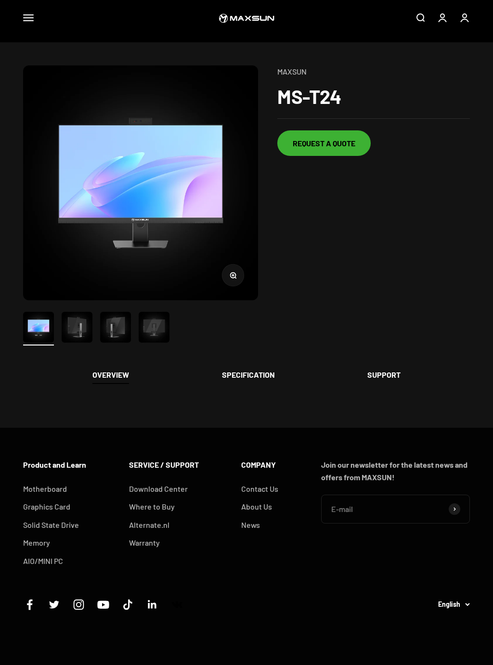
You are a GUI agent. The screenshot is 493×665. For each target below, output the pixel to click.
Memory (36, 542)
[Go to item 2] (77, 328)
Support (384, 374)
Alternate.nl (149, 524)
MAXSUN (292, 71)
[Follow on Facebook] (29, 604)
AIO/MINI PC (43, 560)
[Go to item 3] (115, 328)
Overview (110, 374)
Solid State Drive (51, 524)
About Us (256, 506)
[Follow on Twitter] (54, 604)
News (250, 524)
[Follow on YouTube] (103, 604)
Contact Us (259, 488)
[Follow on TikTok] (127, 604)
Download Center (158, 488)
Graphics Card (46, 506)
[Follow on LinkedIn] (152, 604)
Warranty (144, 542)
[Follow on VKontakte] (176, 604)
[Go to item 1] (38, 328)
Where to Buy (152, 506)
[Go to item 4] (154, 328)
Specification (248, 374)
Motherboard (45, 488)
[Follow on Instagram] (78, 604)
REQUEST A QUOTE (324, 143)
